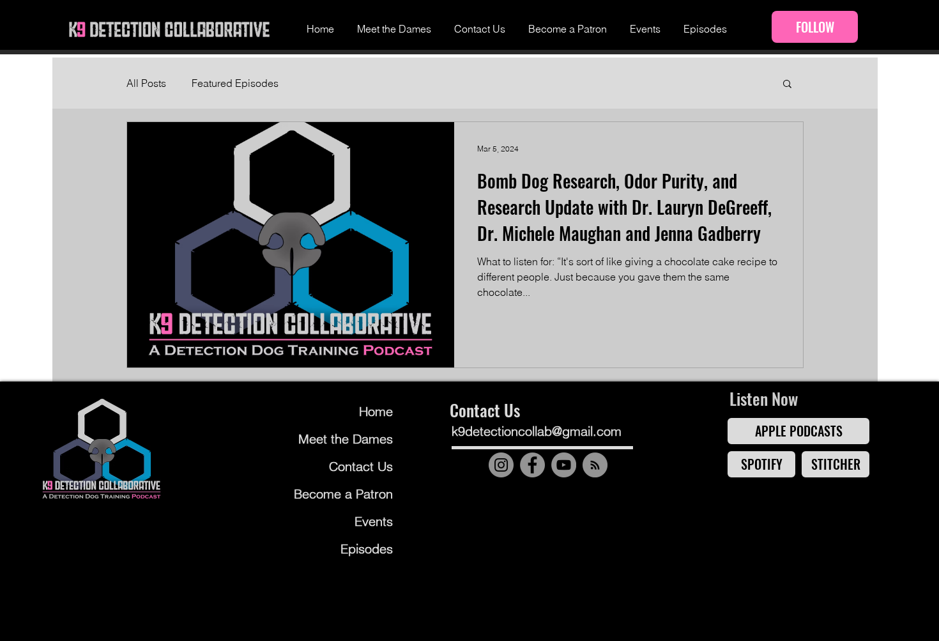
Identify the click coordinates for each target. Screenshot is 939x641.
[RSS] (595, 464)
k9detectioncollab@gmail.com (537, 431)
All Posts (146, 83)
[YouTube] (563, 464)
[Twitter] (603, 497)
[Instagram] (501, 464)
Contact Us (361, 466)
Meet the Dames (345, 439)
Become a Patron (344, 494)
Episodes (366, 549)
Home (376, 411)
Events (374, 521)
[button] (787, 84)
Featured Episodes (235, 83)
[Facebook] (532, 464)
